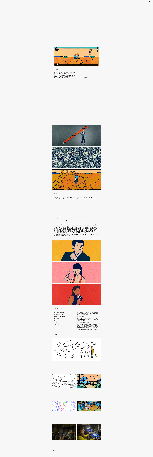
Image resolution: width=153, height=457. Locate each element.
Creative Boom (56, 322)
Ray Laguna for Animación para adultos (60, 316)
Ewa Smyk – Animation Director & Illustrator (10, 1)
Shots (55, 320)
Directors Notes (56, 324)
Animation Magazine (57, 318)
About (20, 1)
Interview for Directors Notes (58, 314)
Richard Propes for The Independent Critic (60, 312)
